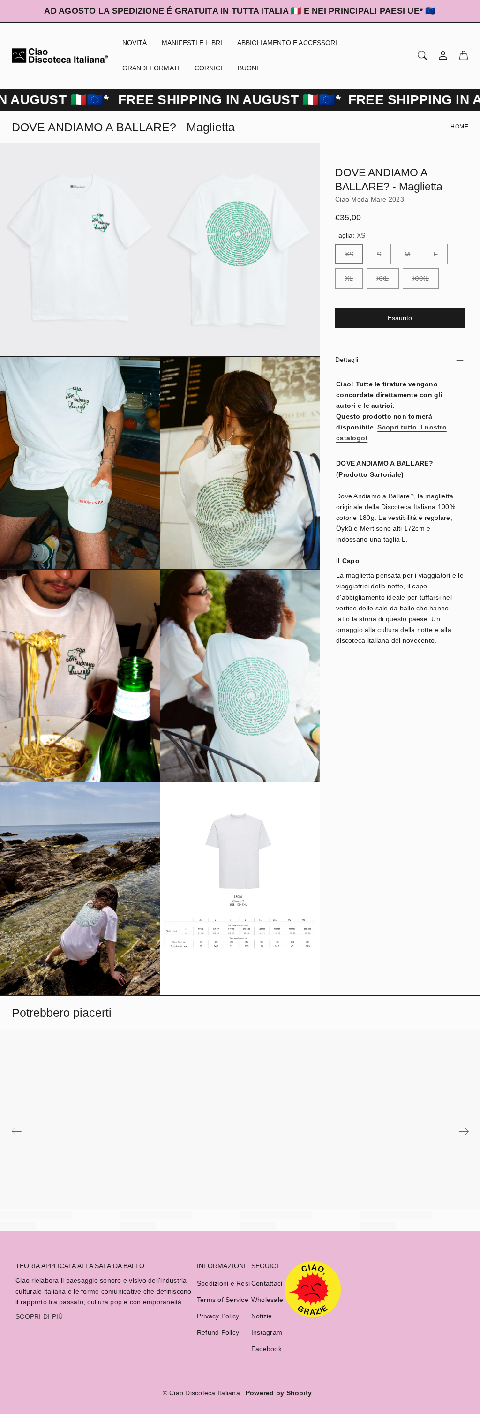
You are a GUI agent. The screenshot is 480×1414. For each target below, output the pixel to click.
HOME (459, 126)
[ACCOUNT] (443, 55)
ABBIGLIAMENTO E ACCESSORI (287, 42)
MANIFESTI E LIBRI (192, 42)
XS (349, 254)
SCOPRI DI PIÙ (39, 1316)
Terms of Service (222, 1299)
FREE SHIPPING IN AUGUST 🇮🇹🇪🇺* (194, 99)
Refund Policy (218, 1332)
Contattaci (267, 1283)
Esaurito (400, 318)
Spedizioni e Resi (223, 1283)
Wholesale (267, 1299)
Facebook (266, 1349)
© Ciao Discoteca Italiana (201, 1393)
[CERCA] (422, 55)
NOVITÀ (134, 42)
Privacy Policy (218, 1316)
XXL (382, 278)
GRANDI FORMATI (151, 68)
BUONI (248, 68)
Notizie (261, 1316)
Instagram (266, 1332)
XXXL (420, 278)
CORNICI (209, 68)
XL (349, 278)
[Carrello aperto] (463, 55)
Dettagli (346, 359)
